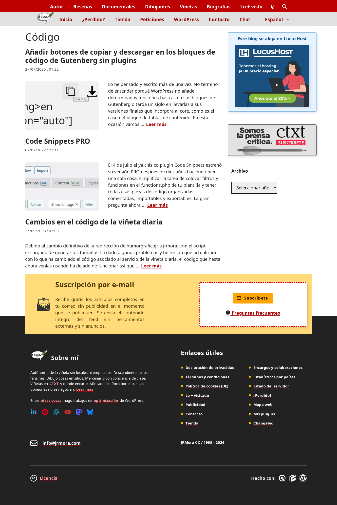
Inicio (65, 19)
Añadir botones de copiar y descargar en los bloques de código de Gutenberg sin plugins (120, 56)
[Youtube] (67, 412)
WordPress (186, 19)
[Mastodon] (79, 412)
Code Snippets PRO (57, 141)
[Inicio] (45, 19)
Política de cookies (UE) (207, 386)
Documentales (118, 6)
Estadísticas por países (274, 376)
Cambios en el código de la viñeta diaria (94, 221)
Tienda (122, 19)
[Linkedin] (33, 412)
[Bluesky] (90, 412)
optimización (106, 400)
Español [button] (274, 19)
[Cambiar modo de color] (272, 7)
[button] (284, 7)
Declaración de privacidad (210, 367)
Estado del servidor (271, 386)
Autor (56, 6)
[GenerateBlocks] (293, 478)
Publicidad (196, 404)
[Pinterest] (45, 412)
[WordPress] (56, 412)
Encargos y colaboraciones (277, 367)
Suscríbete (256, 298)
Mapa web (263, 404)
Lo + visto (251, 6)
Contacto (219, 19)
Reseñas (82, 6)
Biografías (218, 6)
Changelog (263, 423)
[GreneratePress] (283, 478)
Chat (245, 19)
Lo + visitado (197, 395)
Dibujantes (157, 6)
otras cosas (51, 400)
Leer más (156, 124)
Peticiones (152, 19)
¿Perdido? (93, 19)
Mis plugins (264, 413)
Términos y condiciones (207, 376)
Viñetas (188, 6)
